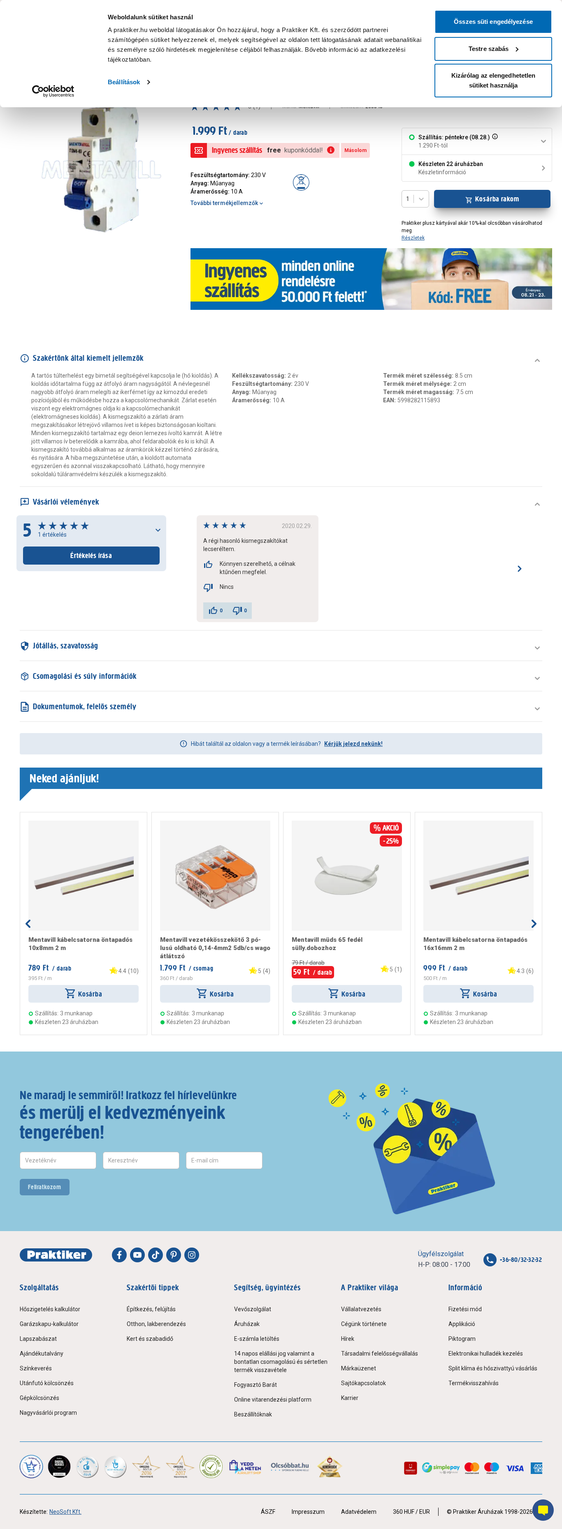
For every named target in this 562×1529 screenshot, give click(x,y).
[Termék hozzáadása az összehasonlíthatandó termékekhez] (43, 824)
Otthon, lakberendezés (156, 1324)
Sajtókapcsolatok (363, 1383)
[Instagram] (191, 1255)
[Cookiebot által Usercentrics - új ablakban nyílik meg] (53, 91)
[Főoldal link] (56, 1254)
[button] (494, 141)
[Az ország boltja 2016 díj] (146, 1466)
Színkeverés (36, 1368)
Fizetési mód (465, 1309)
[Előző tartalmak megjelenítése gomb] (28, 924)
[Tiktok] (155, 1255)
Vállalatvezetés (361, 1309)
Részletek (413, 238)
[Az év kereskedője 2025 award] (329, 1466)
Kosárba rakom (497, 198)
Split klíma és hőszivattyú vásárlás (492, 1368)
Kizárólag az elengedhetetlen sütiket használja (493, 80)
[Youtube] (137, 1255)
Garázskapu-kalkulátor (49, 1324)
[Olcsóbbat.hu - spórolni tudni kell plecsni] (290, 1466)
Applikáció (461, 1324)
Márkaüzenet (358, 1368)
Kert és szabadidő (150, 1338)
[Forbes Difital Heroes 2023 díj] (59, 1466)
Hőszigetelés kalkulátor (50, 1309)
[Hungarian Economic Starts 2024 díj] (31, 1466)
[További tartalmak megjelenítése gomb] (534, 924)
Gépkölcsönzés (39, 1398)
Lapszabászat (38, 1338)
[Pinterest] (173, 1255)
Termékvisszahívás (473, 1383)
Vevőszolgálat (252, 1309)
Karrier (349, 1398)
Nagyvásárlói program (48, 1412)
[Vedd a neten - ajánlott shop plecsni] (246, 1466)
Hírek (347, 1338)
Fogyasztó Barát (255, 1384)
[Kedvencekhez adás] (32, 824)
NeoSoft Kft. (65, 1511)
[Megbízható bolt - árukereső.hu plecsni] (211, 1466)
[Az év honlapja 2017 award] (180, 1466)
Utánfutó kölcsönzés (47, 1383)
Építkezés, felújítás (151, 1309)
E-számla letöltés (256, 1338)
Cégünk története (364, 1324)
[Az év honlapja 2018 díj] (87, 1466)
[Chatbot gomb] (543, 1510)
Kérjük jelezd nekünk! (353, 743)
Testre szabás (489, 48)
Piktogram (462, 1338)
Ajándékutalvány (41, 1353)
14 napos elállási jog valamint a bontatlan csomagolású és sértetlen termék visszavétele (280, 1361)
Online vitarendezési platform (272, 1399)
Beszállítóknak (253, 1414)
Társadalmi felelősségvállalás (379, 1353)
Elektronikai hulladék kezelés (485, 1353)
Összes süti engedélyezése (493, 21)
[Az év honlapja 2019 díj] (115, 1466)
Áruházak (247, 1324)
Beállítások (124, 81)
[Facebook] (119, 1255)
